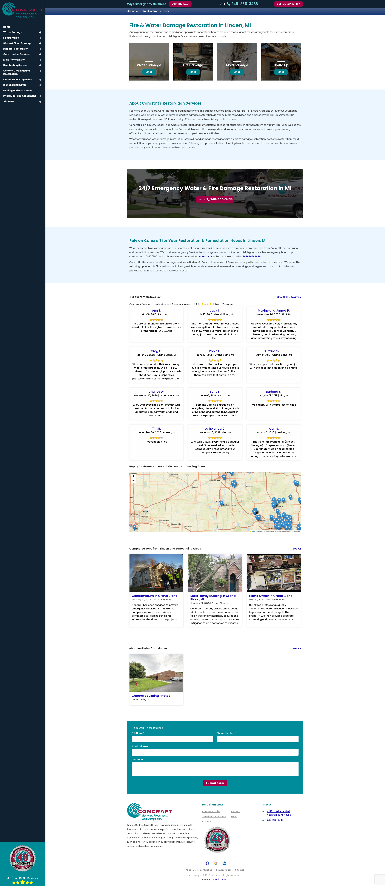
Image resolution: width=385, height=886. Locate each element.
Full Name (138, 733)
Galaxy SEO (221, 879)
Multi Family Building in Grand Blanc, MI (213, 597)
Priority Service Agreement (19, 95)
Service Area (150, 11)
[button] (278, 512)
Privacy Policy (223, 869)
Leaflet (253, 531)
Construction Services (16, 54)
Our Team (207, 821)
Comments (138, 759)
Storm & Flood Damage (17, 43)
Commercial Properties (17, 79)
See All (297, 548)
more (151, 72)
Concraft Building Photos (151, 696)
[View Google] (216, 862)
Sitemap (240, 869)
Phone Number (226, 733)
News (234, 816)
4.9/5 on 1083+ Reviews (22, 878)
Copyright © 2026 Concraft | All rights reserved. (216, 875)
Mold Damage (237, 65)
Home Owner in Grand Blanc (270, 596)
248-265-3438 (244, 3)
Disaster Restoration (15, 48)
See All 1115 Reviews (289, 297)
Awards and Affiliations (214, 816)
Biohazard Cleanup (15, 85)
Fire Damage (193, 65)
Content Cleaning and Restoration (16, 72)
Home (134, 11)
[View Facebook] (207, 862)
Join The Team (180, 3)
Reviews (235, 811)
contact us (206, 256)
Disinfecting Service (15, 65)
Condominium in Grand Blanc (154, 596)
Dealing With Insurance (17, 90)
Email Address (140, 746)
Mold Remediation (14, 59)
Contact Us (206, 869)
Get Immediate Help (288, 3)
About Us (191, 869)
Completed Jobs (211, 811)
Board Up (281, 65)
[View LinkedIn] (224, 862)
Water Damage (149, 65)
